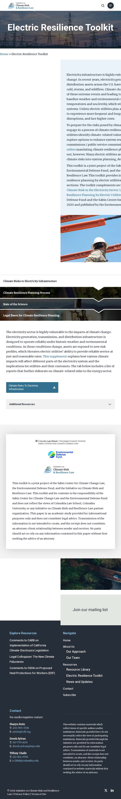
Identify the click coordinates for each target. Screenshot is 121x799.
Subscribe (69, 695)
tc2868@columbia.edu (25, 760)
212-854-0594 (20, 756)
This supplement (55, 356)
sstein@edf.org (21, 731)
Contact (68, 689)
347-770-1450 (20, 742)
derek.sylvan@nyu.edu (26, 746)
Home (4, 54)
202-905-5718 (21, 727)
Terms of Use (39, 794)
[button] (110, 5)
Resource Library (78, 669)
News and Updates (79, 682)
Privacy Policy (22, 794)
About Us (69, 647)
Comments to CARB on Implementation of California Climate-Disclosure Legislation (29, 645)
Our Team (73, 657)
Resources (70, 665)
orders (71, 149)
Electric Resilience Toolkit (84, 675)
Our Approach (76, 651)
